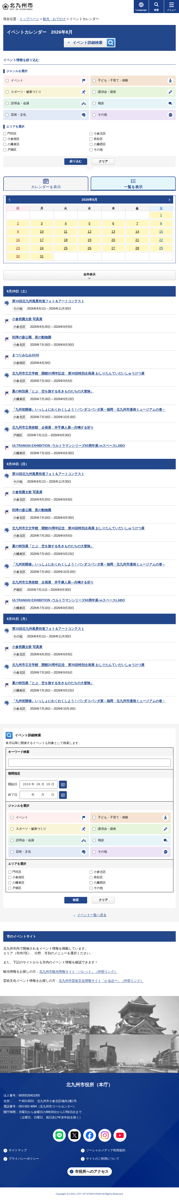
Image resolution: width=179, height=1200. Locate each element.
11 (65, 231)
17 (42, 240)
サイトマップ (18, 1150)
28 (137, 248)
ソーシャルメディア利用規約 (105, 1150)
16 (18, 240)
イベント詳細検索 (88, 43)
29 (161, 248)
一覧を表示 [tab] (133, 187)
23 (18, 248)
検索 (76, 900)
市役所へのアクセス (92, 1171)
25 (66, 248)
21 (137, 240)
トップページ (29, 19)
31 (42, 256)
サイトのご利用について (102, 1158)
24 (42, 248)
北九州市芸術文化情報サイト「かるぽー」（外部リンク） (101, 980)
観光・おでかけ (54, 19)
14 (137, 231)
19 (89, 240)
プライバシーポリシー (24, 1158)
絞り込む (76, 161)
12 (89, 231)
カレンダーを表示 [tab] (46, 187)
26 (89, 248)
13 (113, 231)
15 (161, 231)
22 (161, 240)
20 (113, 240)
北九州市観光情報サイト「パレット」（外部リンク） (78, 971)
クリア (103, 161)
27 (113, 248)
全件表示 (89, 274)
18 (66, 240)
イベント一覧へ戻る (92, 915)
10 (42, 231)
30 (18, 256)
